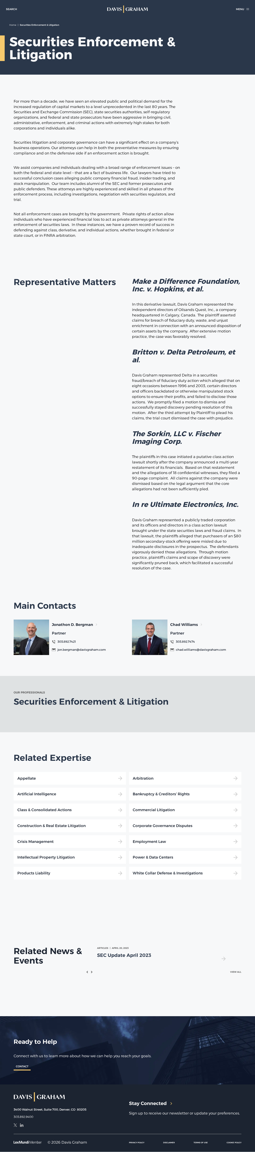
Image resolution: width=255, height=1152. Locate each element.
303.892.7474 (185, 641)
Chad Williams (184, 625)
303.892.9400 (23, 1117)
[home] (127, 9)
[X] (15, 1125)
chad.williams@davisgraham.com (201, 649)
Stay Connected (148, 1103)
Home (12, 25)
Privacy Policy (136, 1143)
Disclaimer (169, 1143)
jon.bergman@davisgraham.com (81, 649)
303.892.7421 (66, 641)
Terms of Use (201, 1143)
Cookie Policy (234, 1143)
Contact (22, 1066)
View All (235, 971)
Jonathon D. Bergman (72, 625)
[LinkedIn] (21, 1125)
